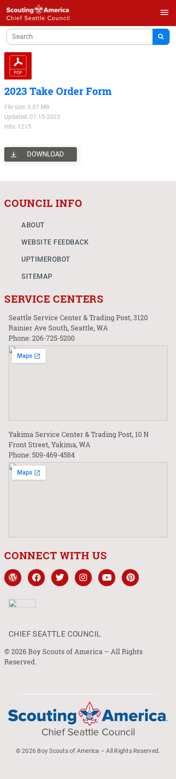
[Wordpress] (12, 577)
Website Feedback (54, 242)
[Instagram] (83, 577)
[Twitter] (59, 577)
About (33, 225)
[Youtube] (106, 577)
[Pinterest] (130, 577)
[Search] (161, 37)
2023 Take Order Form (57, 91)
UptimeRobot (45, 259)
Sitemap (37, 276)
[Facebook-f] (36, 577)
